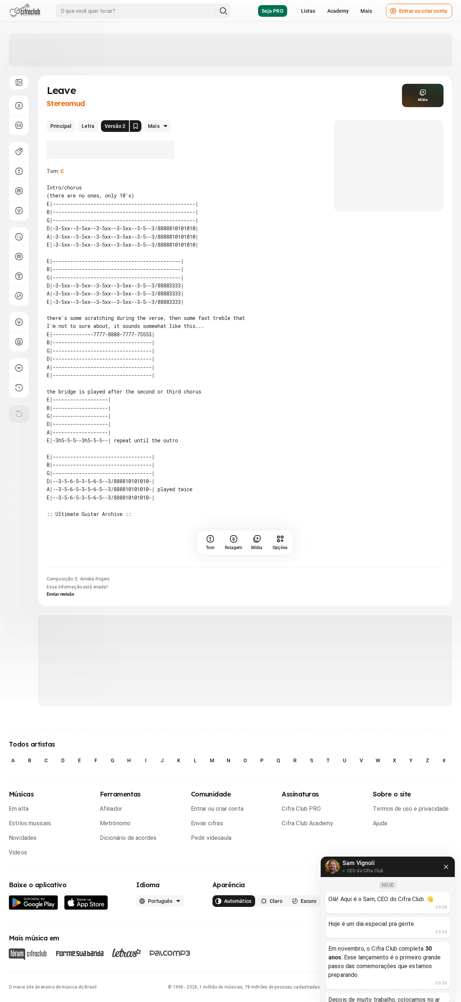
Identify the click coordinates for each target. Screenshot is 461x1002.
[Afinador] (19, 322)
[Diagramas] (19, 256)
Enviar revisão (60, 594)
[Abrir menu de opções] (19, 82)
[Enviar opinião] (19, 368)
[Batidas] (19, 296)
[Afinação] (19, 210)
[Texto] (19, 276)
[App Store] (86, 902)
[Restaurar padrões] (19, 414)
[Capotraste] (19, 191)
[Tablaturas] (19, 237)
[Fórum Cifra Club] (28, 954)
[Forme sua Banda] (79, 953)
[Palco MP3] (170, 953)
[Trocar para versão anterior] (19, 387)
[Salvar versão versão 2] (135, 126)
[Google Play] (33, 902)
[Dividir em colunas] (19, 125)
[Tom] (19, 171)
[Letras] (126, 952)
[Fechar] (446, 867)
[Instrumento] (19, 151)
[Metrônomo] (19, 342)
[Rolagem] (19, 105)
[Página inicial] (25, 11)
